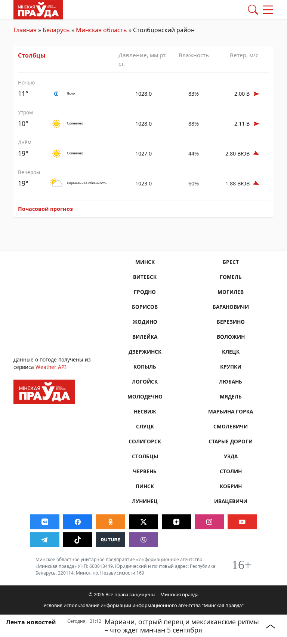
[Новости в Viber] (143, 539)
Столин (231, 471)
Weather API (51, 366)
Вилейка (144, 336)
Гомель (231, 276)
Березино (231, 321)
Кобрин (231, 486)
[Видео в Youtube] (242, 521)
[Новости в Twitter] (143, 521)
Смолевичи (230, 426)
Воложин (231, 336)
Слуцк (145, 426)
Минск (145, 261)
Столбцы (32, 55)
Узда (231, 456)
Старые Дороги (231, 441)
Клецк (231, 351)
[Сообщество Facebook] (77, 521)
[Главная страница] (38, 9)
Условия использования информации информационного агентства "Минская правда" (143, 605)
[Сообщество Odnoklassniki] (110, 521)
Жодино (145, 321)
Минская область (101, 30)
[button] (253, 9)
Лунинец (145, 501)
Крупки (230, 366)
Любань (230, 381)
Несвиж (145, 411)
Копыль (144, 366)
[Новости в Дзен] (176, 521)
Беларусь (56, 30)
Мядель (231, 396)
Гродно (145, 291)
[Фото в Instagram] (209, 521)
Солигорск (145, 441)
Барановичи (231, 306)
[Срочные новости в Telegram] (44, 539)
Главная (25, 30)
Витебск (145, 276)
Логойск (145, 381)
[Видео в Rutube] (110, 539)
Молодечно (145, 396)
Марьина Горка (230, 411)
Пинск (145, 486)
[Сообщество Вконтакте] (44, 521)
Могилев (230, 291)
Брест (231, 261)
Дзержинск (145, 351)
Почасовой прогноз (45, 208)
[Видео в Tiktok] (77, 539)
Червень (145, 471)
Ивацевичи (230, 501)
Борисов (145, 306)
